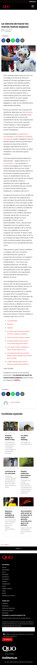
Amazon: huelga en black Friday (10, 438)
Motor (4, 593)
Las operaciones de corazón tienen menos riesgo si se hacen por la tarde (19, 355)
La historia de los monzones (10, 472)
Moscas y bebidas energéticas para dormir (9, 514)
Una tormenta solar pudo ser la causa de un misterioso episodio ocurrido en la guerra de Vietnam (26, 518)
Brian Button (27, 112)
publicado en (17, 136)
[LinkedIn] (18, 40)
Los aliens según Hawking (24, 438)
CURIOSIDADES (6, 584)
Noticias (10, 324)
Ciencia (10, 328)
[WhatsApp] (13, 40)
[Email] (22, 40)
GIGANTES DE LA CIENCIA (8, 595)
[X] (8, 40)
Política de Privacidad (8, 608)
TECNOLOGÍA (5, 579)
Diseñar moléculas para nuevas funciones (26, 474)
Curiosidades (12, 321)
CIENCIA (4, 567)
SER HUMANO (5, 569)
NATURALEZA (5, 577)
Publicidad (5, 613)
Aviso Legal (5, 606)
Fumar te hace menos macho (18, 337)
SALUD (4, 572)
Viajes (4, 586)
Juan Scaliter (9, 30)
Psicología (5, 574)
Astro (4, 591)
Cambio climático (7, 588)
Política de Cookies (7, 610)
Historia (4, 581)
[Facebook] (3, 40)
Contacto (5, 603)
